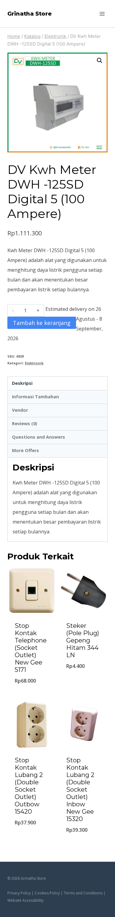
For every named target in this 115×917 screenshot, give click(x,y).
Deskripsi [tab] (22, 383)
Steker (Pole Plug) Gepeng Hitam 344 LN (82, 640)
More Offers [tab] (25, 450)
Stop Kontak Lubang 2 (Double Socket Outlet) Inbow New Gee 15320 (80, 790)
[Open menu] (102, 13)
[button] (99, 60)
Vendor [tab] (20, 410)
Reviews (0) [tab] (24, 423)
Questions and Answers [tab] (38, 437)
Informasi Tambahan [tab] (35, 397)
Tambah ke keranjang (42, 322)
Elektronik (34, 363)
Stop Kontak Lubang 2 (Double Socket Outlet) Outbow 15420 (29, 786)
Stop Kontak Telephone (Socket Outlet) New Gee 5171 (31, 647)
